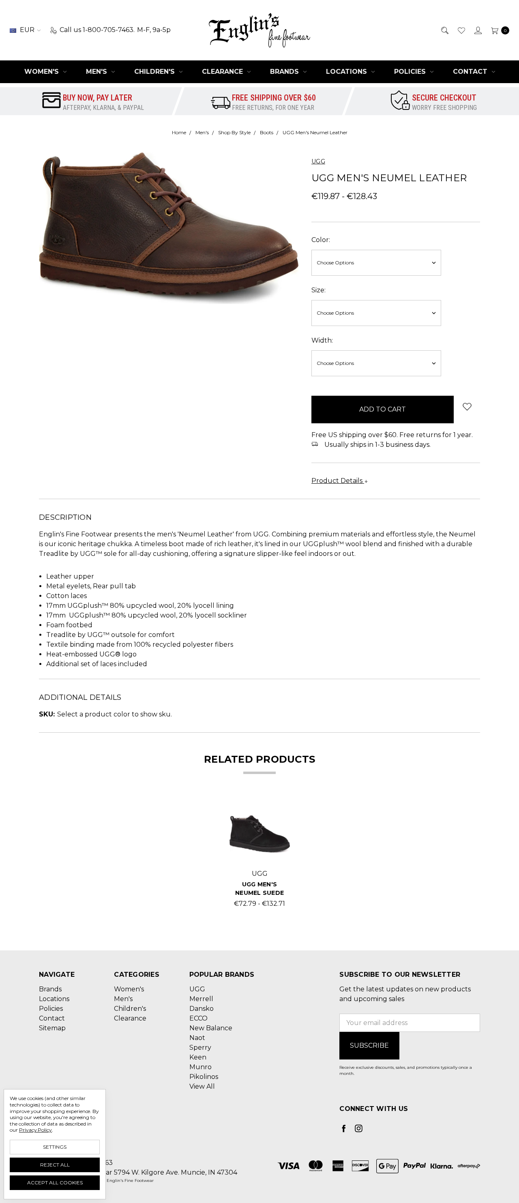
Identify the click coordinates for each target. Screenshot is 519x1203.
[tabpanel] (259, 856)
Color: (320, 240)
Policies (411, 71)
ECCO (198, 1018)
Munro (200, 1067)
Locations (347, 71)
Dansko (201, 1008)
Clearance (223, 71)
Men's (97, 71)
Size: (318, 290)
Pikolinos (203, 1077)
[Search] (444, 30)
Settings (54, 1147)
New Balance (210, 1028)
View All (202, 1086)
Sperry (200, 1047)
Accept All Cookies (55, 1182)
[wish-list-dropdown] (467, 406)
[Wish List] (460, 30)
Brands (285, 71)
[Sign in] (477, 30)
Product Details (337, 481)
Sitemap (52, 1028)
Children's (155, 71)
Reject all (55, 1165)
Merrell (201, 999)
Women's (42, 71)
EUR (27, 30)
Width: (322, 340)
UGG (197, 989)
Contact (471, 71)
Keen (197, 1057)
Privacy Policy (35, 1130)
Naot (197, 1038)
